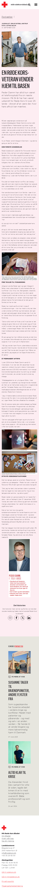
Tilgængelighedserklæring (12, 886)
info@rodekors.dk (9, 853)
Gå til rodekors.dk (9, 872)
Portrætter (7, 17)
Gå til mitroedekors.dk (11, 877)
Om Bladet (6, 836)
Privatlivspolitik (8, 881)
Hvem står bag (8, 838)
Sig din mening (8, 841)
